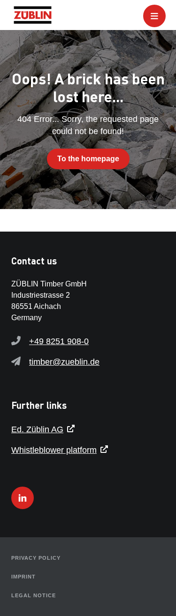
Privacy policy (36, 558)
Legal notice (33, 595)
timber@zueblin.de (64, 362)
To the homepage (88, 159)
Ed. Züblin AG (37, 429)
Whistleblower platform (54, 450)
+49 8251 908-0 (59, 341)
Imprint (23, 576)
